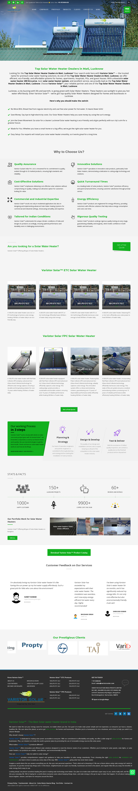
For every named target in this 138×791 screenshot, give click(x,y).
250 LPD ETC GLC (74, 683)
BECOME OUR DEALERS (15, 686)
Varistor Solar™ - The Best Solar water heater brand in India (42, 721)
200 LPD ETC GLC (55, 686)
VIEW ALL (12, 538)
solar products (51, 729)
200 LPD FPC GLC (74, 695)
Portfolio (59, 783)
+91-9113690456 (63, 2)
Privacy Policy (12, 783)
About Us (32, 783)
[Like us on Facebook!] (116, 713)
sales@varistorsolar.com (105, 683)
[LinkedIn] (17, 2)
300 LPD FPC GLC (55, 698)
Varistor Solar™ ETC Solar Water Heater (69, 270)
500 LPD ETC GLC (74, 681)
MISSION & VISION (33, 681)
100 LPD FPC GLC (55, 695)
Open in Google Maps (101, 699)
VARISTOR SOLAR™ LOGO (35, 683)
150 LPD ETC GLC (74, 686)
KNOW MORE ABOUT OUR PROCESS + (22, 451)
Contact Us (68, 783)
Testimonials (23, 783)
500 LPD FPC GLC (74, 698)
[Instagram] (22, 2)
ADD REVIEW (31, 686)
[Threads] (13, 2)
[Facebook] (9, 2)
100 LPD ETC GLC (55, 681)
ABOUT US (11, 681)
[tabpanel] (69, 30)
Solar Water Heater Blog (46, 783)
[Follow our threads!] (120, 713)
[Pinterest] (124, 713)
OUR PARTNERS (13, 683)
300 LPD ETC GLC (55, 683)
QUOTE (127, 10)
